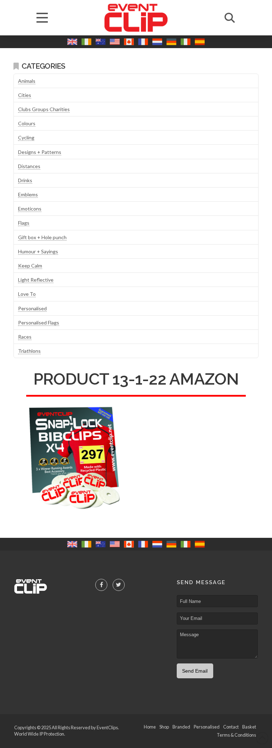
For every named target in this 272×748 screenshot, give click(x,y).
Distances (29, 166)
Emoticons (29, 209)
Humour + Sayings (38, 251)
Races (25, 337)
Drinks (25, 180)
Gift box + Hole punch (42, 237)
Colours (26, 123)
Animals (26, 81)
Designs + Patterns (39, 152)
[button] (42, 17)
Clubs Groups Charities (44, 109)
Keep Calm (30, 266)
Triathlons (29, 351)
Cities (24, 95)
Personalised (32, 308)
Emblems (28, 194)
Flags (23, 223)
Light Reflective (35, 280)
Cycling (26, 137)
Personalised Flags (38, 323)
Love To (27, 294)
